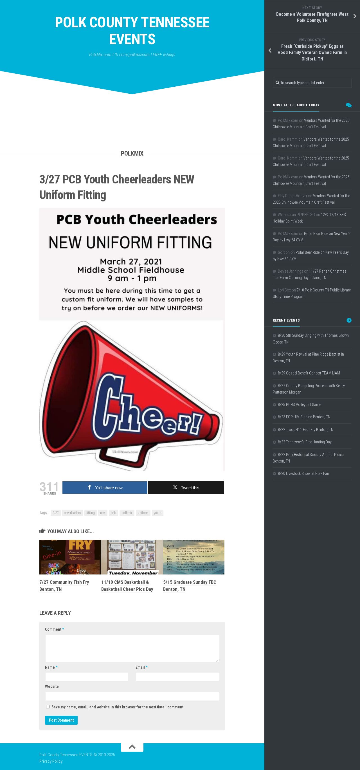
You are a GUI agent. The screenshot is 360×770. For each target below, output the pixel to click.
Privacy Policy (50, 761)
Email (141, 667)
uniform (143, 513)
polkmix (127, 513)
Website (52, 686)
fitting (90, 513)
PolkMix (132, 153)
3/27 (56, 513)
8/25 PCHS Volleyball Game (299, 404)
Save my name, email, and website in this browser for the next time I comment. (117, 707)
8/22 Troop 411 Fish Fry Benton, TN (305, 429)
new (102, 513)
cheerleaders (72, 513)
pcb (113, 513)
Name (51, 667)
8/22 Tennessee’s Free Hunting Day (305, 442)
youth (157, 513)
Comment (54, 629)
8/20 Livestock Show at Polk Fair (303, 473)
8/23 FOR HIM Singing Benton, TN (304, 417)
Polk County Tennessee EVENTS (132, 31)
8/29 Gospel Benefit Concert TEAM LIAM (309, 373)
